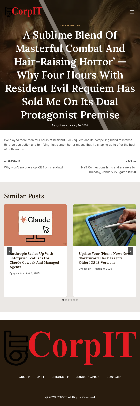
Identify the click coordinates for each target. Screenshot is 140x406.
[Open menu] (133, 11)
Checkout (60, 377)
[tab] (63, 300)
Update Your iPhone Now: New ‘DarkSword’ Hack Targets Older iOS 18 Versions (104, 258)
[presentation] (35, 225)
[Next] (130, 251)
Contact (114, 377)
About (24, 377)
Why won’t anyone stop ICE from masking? (33, 164)
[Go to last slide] (9, 251)
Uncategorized (70, 25)
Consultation (88, 377)
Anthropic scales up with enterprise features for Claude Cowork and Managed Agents (34, 260)
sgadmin (60, 125)
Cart (41, 377)
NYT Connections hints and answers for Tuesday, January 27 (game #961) (108, 167)
